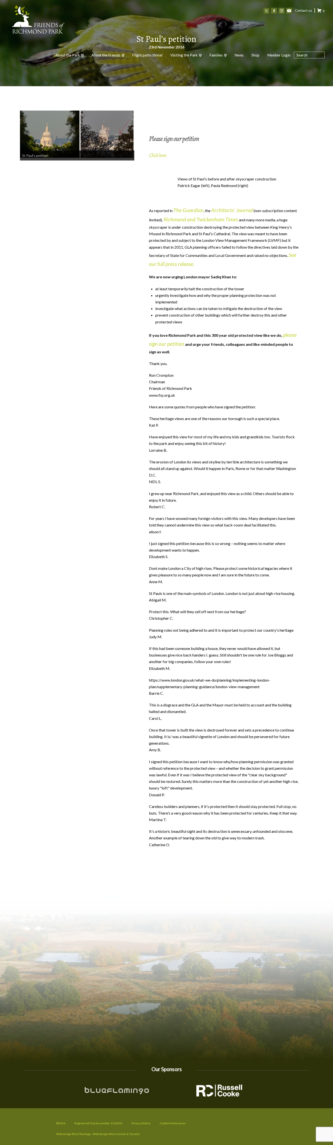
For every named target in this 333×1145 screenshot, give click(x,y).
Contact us (303, 10)
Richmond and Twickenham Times (200, 219)
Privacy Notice (141, 1123)
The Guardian (188, 210)
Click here (158, 155)
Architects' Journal (232, 210)
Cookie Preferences (173, 1123)
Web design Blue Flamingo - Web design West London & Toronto (98, 1134)
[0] (319, 11)
